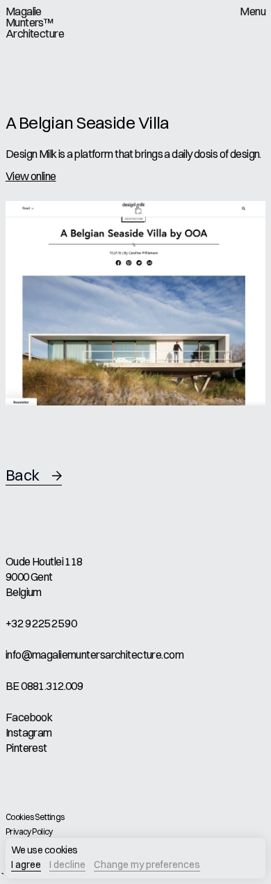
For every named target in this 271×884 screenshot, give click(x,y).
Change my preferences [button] (147, 865)
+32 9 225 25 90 (41, 623)
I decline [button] (67, 865)
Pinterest (26, 748)
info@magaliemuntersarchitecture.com (94, 654)
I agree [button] (26, 865)
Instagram (29, 732)
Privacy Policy (29, 831)
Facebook (29, 717)
